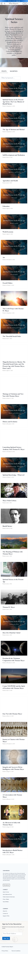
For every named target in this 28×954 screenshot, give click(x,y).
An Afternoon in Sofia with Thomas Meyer (11, 824)
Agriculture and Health (10, 181)
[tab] (4, 71)
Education (6, 206)
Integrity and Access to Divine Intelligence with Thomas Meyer (13, 768)
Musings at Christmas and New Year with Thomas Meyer (13, 395)
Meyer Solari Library (9, 501)
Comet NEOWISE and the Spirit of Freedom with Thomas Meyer (14, 687)
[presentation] (14, 89)
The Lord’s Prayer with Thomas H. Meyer (13, 310)
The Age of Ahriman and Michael (14, 129)
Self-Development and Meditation (14, 155)
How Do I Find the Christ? (11, 633)
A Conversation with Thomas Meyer (12, 796)
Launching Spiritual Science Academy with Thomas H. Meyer (13, 448)
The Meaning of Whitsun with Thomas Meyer (13, 553)
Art (4, 257)
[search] (4, 3)
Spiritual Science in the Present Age (13, 581)
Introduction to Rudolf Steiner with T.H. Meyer (12, 851)
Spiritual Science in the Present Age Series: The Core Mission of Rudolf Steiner (13, 102)
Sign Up (6, 938)
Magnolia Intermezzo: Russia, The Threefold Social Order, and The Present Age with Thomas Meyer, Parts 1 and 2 (14, 365)
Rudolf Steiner (7, 526)
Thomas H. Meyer (9, 607)
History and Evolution (10, 422)
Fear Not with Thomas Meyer (12, 714)
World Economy (8, 232)
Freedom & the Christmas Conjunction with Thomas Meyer (14, 659)
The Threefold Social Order (12, 336)
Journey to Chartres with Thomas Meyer (14, 740)
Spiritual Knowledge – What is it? (14, 475)
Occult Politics (7, 283)
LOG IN (25, 3)
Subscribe (18, 1)
